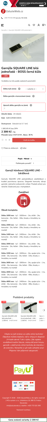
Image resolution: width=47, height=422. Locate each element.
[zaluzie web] (12, 11)
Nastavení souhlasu (23, 410)
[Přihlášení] (38, 24)
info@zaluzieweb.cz (13, 405)
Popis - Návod (23, 159)
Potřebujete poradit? (23, 163)
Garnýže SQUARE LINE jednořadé (20, 30)
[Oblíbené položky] (34, 25)
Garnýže (4, 30)
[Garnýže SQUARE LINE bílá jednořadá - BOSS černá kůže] (23, 47)
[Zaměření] (23, 201)
